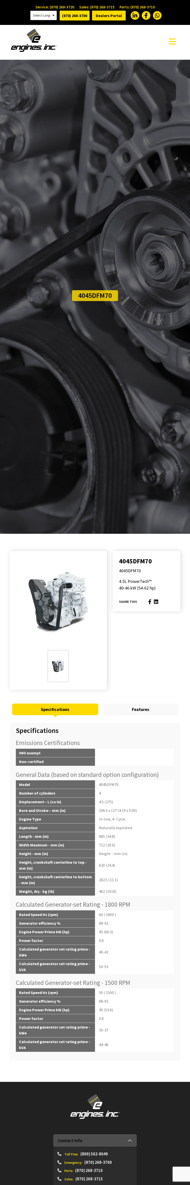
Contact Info (70, 1140)
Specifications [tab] (55, 709)
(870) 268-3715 (89, 1179)
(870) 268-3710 (89, 1170)
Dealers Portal (109, 15)
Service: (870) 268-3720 (54, 6)
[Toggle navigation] (172, 41)
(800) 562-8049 (94, 1154)
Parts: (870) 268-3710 (137, 6)
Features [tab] (140, 709)
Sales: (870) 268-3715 (97, 6)
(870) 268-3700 (74, 15)
